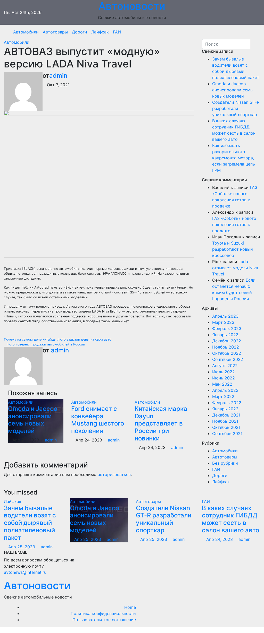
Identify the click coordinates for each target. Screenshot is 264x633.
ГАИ (117, 31)
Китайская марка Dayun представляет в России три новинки (161, 423)
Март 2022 (223, 396)
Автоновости (37, 585)
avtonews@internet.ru (25, 572)
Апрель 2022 (225, 390)
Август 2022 (225, 365)
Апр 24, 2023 (219, 539)
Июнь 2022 (223, 377)
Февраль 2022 (226, 402)
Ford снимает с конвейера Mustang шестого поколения (97, 420)
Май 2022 (222, 384)
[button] (254, 31)
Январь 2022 (225, 408)
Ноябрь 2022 (225, 347)
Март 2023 (223, 322)
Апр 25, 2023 (21, 546)
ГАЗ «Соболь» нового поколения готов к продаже (234, 224)
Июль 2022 (223, 371)
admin (58, 75)
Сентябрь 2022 (227, 359)
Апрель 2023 (225, 316)
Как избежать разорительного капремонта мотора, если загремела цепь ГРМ (233, 158)
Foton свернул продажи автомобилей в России (45, 344)
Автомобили (26, 31)
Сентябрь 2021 (227, 433)
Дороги (79, 31)
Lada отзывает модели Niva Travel (235, 267)
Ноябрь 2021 (225, 421)
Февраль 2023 (226, 328)
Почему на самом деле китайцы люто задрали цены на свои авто (58, 339)
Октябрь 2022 (226, 353)
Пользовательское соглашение (104, 619)
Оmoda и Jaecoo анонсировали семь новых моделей (32, 420)
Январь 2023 (225, 334)
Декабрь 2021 (226, 415)
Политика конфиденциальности (103, 613)
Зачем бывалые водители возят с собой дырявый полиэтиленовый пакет (30, 522)
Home (130, 607)
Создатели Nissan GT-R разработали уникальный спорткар (235, 108)
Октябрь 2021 (226, 427)
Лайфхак (100, 31)
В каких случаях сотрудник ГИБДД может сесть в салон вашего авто (230, 519)
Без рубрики (225, 463)
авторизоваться (114, 474)
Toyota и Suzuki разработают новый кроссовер (232, 249)
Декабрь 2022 (226, 340)
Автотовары (55, 31)
